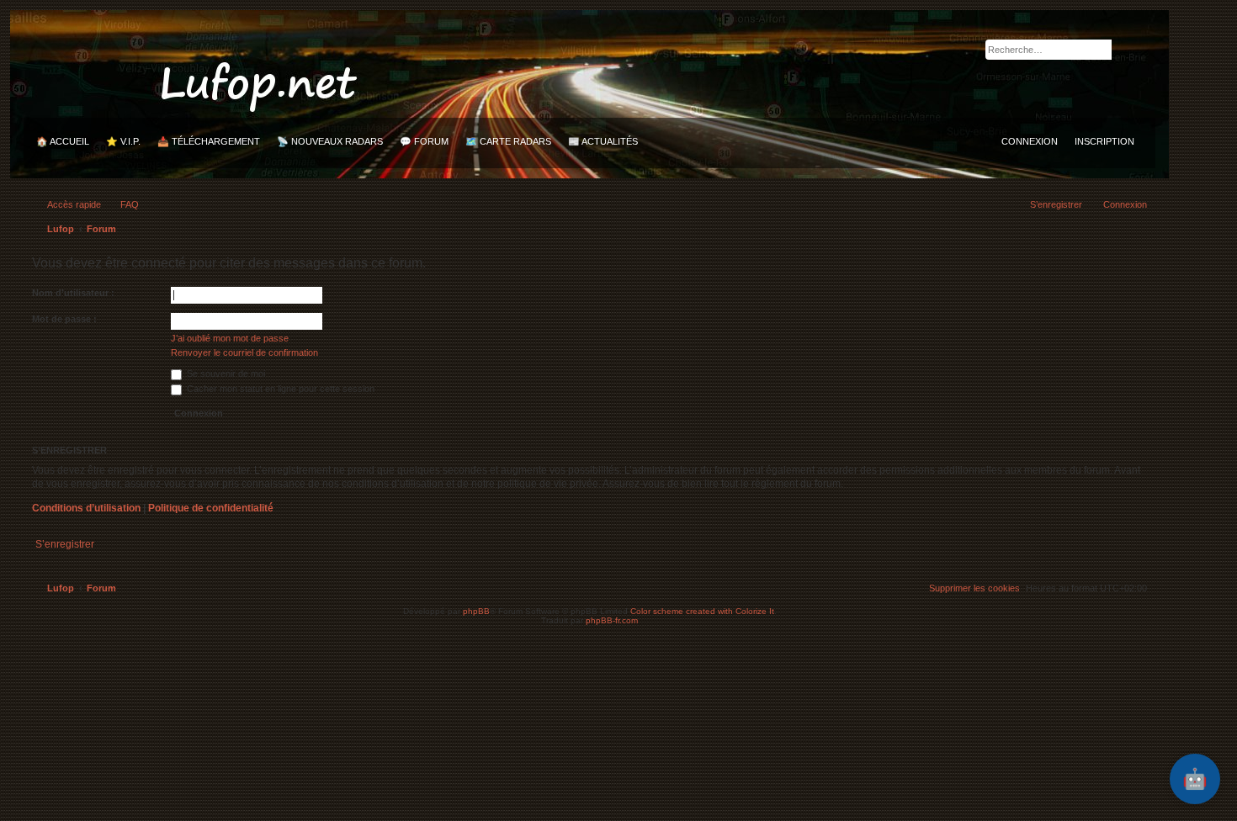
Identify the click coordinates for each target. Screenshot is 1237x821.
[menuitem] (122, 204)
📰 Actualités (603, 141)
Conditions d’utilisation (86, 508)
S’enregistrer (64, 544)
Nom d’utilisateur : (73, 293)
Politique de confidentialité (210, 508)
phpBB (476, 611)
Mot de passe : (64, 319)
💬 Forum (424, 141)
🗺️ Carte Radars (508, 141)
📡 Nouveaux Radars (330, 141)
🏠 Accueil (62, 141)
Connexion (1029, 141)
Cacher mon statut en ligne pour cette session (279, 389)
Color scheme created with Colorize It (702, 611)
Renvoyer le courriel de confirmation (244, 352)
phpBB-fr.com (612, 620)
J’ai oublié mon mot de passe (230, 338)
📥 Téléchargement (208, 141)
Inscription (1104, 141)
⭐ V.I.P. (123, 141)
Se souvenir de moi (224, 373)
